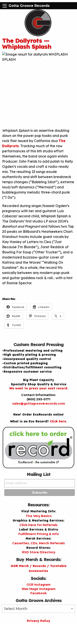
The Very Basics (39, 516)
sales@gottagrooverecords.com (38, 403)
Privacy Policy (38, 621)
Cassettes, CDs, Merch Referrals (38, 543)
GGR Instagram (38, 585)
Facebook (38, 593)
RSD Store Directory (38, 552)
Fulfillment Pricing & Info (38, 534)
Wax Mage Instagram (38, 589)
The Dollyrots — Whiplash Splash (26, 43)
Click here (58, 421)
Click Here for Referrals (38, 525)
